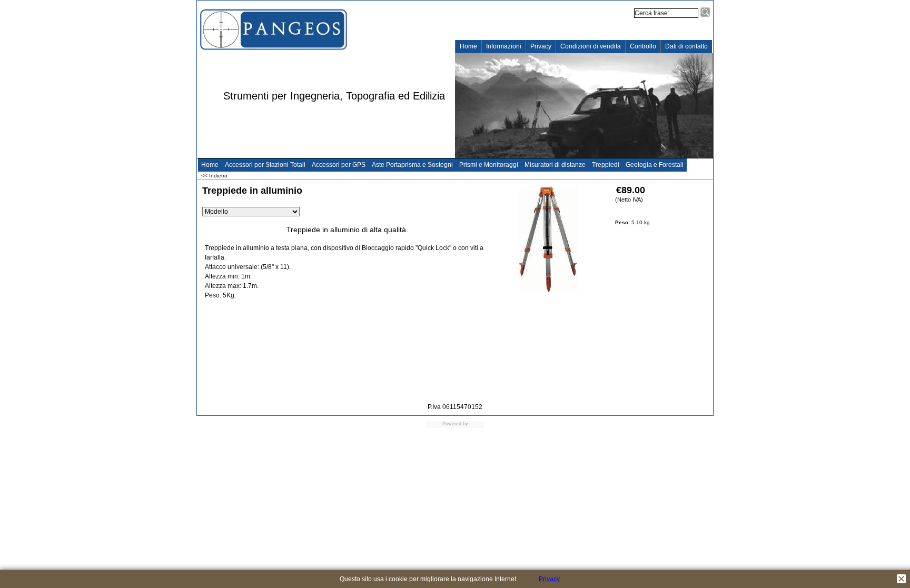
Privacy (540, 46)
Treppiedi (605, 164)
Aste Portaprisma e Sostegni (412, 164)
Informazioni (503, 46)
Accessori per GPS (338, 164)
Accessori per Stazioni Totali (265, 164)
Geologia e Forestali (655, 164)
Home (468, 46)
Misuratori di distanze (555, 164)
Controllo (643, 46)
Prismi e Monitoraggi (488, 164)
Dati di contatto (686, 46)
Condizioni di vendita (590, 46)
